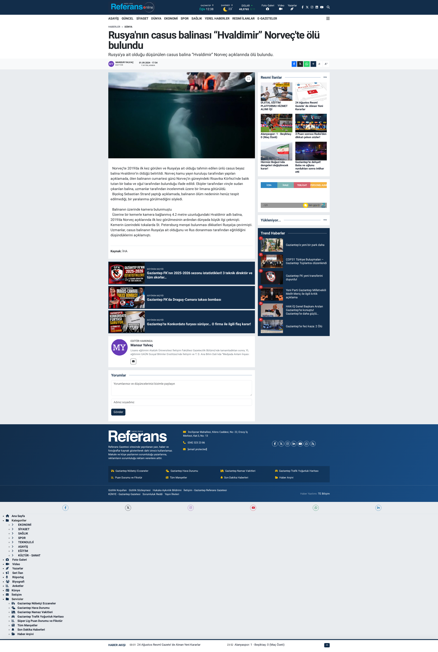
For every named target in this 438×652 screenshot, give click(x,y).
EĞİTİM (22, 551)
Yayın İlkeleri (172, 494)
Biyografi (18, 581)
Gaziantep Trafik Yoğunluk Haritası (299, 470)
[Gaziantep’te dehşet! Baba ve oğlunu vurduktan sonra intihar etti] (311, 151)
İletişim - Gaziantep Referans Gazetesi (205, 490)
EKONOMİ (171, 18)
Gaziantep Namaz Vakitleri (240, 470)
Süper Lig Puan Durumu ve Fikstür (39, 621)
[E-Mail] (133, 361)
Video (16, 564)
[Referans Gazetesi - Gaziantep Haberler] (131, 7)
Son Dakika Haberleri (236, 477)
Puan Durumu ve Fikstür (128, 477)
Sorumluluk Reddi (153, 494)
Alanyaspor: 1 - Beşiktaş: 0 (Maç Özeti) (276, 135)
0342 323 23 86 (196, 442)
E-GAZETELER (267, 18)
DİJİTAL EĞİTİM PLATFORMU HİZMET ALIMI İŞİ (274, 106)
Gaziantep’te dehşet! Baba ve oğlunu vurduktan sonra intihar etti (309, 167)
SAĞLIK (196, 18)
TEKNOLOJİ (25, 542)
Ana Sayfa (18, 516)
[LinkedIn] (294, 444)
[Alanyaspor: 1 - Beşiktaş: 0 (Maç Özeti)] (276, 122)
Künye (16, 590)
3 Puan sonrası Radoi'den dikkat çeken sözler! (310, 135)
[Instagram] (287, 444)
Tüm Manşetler (178, 477)
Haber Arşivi (286, 477)
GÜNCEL (127, 18)
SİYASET (142, 18)
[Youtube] (300, 444)
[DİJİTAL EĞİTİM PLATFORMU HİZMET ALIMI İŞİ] (276, 91)
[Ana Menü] (328, 18)
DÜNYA (156, 18)
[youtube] (253, 508)
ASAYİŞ (113, 18)
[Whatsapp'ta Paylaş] (307, 64)
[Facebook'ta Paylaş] (294, 64)
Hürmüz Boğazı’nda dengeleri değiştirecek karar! (274, 165)
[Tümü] (325, 77)
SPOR (185, 18)
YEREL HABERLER (217, 18)
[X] (281, 444)
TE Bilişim (324, 493)
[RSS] (313, 444)
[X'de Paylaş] (300, 64)
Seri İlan (17, 573)
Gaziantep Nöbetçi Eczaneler (131, 470)
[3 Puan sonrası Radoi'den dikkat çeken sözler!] (311, 122)
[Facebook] (275, 444)
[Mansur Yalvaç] (119, 347)
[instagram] (191, 508)
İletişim (17, 594)
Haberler (114, 26)
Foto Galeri (19, 559)
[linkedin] (378, 508)
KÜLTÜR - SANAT (29, 555)
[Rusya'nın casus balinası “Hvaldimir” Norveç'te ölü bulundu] (181, 115)
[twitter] (128, 508)
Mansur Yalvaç (142, 345)
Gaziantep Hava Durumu (184, 470)
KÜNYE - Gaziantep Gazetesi (124, 494)
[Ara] (328, 7)
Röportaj (18, 577)
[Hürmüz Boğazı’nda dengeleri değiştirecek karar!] (276, 151)
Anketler (17, 586)
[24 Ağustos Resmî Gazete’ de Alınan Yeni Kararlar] (311, 91)
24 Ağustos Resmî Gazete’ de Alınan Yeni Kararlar (309, 106)
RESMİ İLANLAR (243, 18)
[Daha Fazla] (313, 64)
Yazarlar (17, 568)
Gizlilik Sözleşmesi (140, 490)
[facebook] (65, 508)
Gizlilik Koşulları (117, 490)
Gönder (118, 412)
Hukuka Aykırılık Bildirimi (167, 490)
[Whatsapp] (306, 444)
